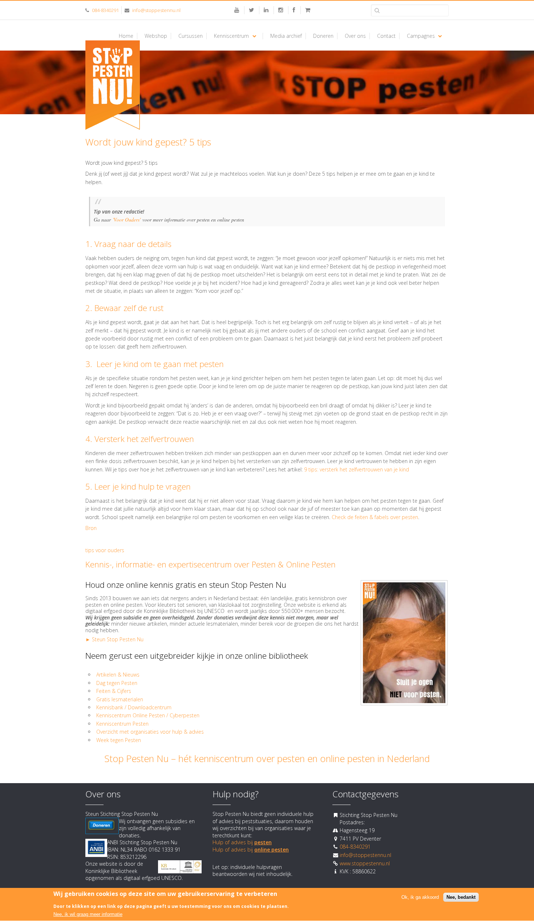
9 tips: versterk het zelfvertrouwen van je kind (356, 469)
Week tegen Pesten (118, 740)
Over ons (355, 36)
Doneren (323, 36)
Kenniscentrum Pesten (122, 723)
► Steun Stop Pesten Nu (114, 639)
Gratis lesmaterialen (120, 699)
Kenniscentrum (231, 36)
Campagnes (421, 36)
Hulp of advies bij (242, 842)
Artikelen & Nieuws (117, 674)
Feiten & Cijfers (113, 690)
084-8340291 (105, 10)
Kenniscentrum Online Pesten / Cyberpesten (147, 715)
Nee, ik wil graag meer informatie (87, 914)
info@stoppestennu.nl (156, 10)
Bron (91, 528)
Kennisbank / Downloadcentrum (133, 707)
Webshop (156, 36)
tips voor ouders (104, 550)
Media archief (286, 36)
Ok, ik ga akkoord (420, 897)
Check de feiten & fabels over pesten (375, 517)
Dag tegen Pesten (116, 682)
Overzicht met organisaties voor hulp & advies (150, 731)
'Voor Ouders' (127, 219)
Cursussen (190, 36)
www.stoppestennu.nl (365, 863)
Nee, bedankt (461, 897)
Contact (386, 36)
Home (126, 36)
